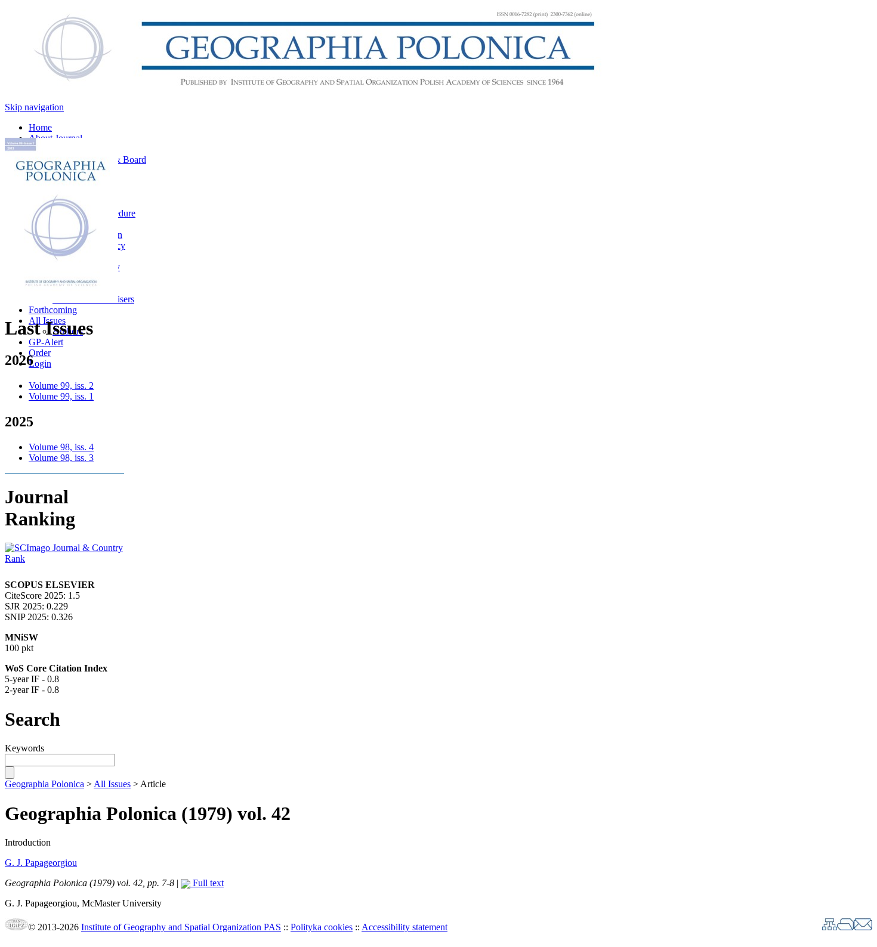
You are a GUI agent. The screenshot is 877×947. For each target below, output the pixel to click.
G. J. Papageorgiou (41, 863)
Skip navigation (34, 107)
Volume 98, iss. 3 (61, 458)
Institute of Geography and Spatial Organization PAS (181, 927)
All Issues (112, 784)
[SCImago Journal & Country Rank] (64, 558)
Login (40, 363)
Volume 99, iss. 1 (61, 396)
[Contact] (863, 927)
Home (40, 127)
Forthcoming (53, 310)
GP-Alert (46, 342)
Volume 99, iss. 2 (61, 385)
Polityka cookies (322, 927)
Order (40, 353)
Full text (207, 883)
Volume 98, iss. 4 (61, 447)
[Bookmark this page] (845, 927)
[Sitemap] (829, 927)
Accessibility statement (404, 927)
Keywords (24, 748)
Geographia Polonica (44, 784)
